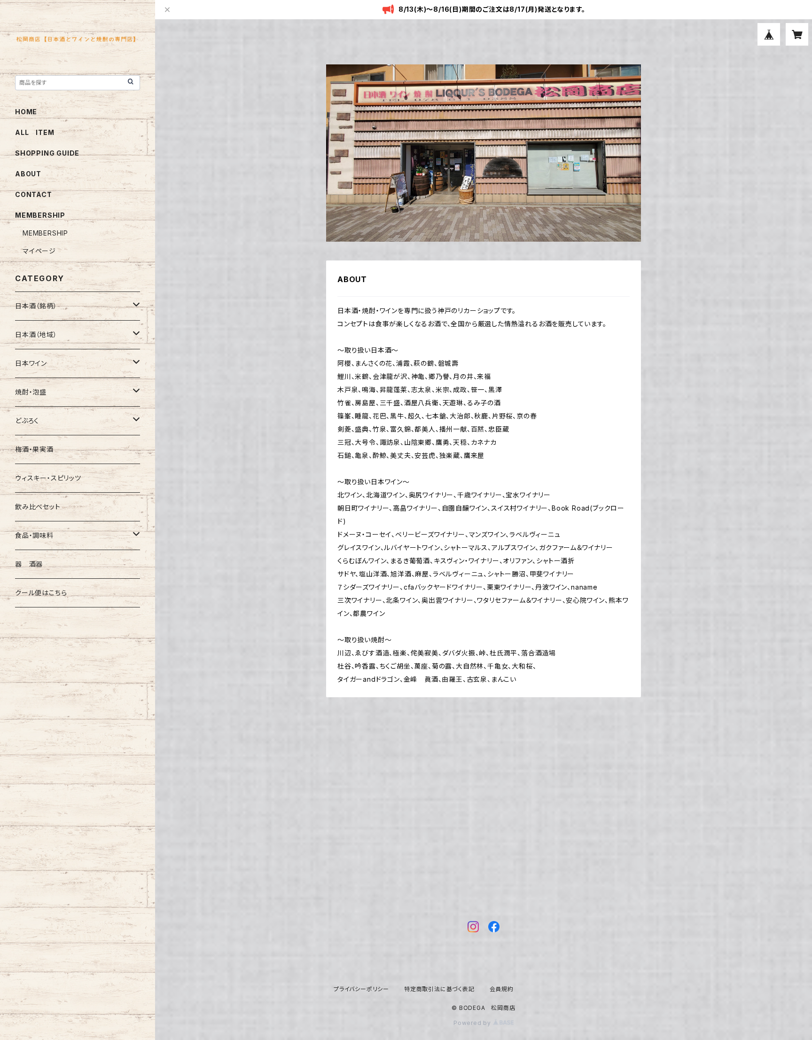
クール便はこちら (41, 593)
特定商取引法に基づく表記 (439, 989)
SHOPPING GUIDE (47, 153)
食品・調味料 (34, 535)
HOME (26, 112)
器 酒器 (29, 564)
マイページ (39, 251)
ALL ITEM (34, 132)
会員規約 (502, 989)
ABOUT (28, 174)
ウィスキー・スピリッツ (48, 478)
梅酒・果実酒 (34, 449)
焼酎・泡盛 (31, 392)
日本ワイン (31, 363)
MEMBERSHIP (45, 233)
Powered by (473, 1022)
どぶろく (27, 421)
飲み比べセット (38, 507)
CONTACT (33, 194)
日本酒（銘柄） (36, 306)
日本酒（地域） (36, 335)
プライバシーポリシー (361, 989)
